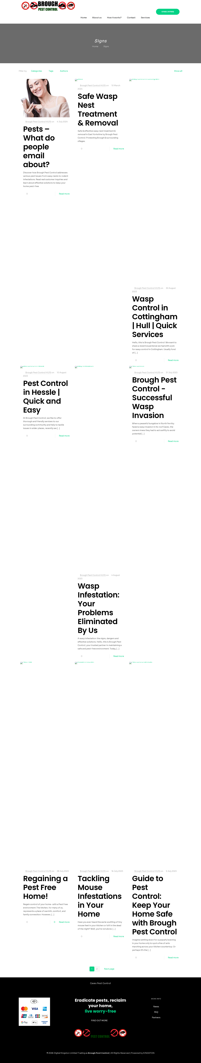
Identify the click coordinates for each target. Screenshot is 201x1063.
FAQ (156, 1012)
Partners (156, 1017)
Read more (64, 194)
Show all (178, 71)
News (156, 1006)
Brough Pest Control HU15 (38, 121)
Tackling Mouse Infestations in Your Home (100, 896)
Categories (36, 71)
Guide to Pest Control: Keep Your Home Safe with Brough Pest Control (154, 905)
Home (95, 46)
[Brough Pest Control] (48, 6)
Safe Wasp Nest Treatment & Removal (98, 109)
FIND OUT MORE (99, 1020)
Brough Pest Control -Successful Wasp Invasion (154, 398)
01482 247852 (167, 12)
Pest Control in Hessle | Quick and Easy (45, 396)
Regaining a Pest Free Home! (45, 887)
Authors (64, 71)
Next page (109, 969)
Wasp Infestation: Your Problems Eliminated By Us (98, 608)
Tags (51, 71)
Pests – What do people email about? (39, 147)
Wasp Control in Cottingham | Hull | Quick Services (154, 317)
